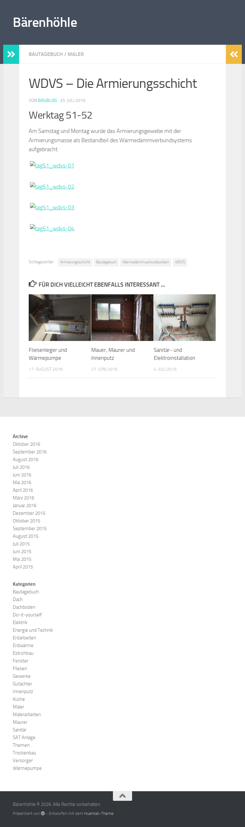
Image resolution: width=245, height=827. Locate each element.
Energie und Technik (33, 630)
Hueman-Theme (99, 813)
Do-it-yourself (27, 615)
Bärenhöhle (45, 22)
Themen (21, 745)
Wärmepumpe (27, 768)
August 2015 (25, 536)
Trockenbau (24, 753)
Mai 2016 (22, 482)
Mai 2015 (22, 559)
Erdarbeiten (24, 638)
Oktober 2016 (26, 444)
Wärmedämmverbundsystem (145, 262)
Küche (19, 699)
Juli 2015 (21, 544)
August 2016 (25, 459)
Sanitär (19, 730)
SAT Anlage (24, 737)
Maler (76, 54)
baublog (47, 100)
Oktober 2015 (26, 521)
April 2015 (23, 567)
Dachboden (24, 607)
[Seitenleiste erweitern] (11, 54)
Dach (18, 599)
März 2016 (23, 498)
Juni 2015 (22, 551)
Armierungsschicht (75, 262)
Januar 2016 (24, 505)
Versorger (23, 760)
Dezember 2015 (29, 513)
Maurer (20, 722)
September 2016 (30, 452)
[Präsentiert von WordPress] (43, 813)
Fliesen (20, 668)
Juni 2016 (22, 475)
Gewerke (22, 676)
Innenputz (23, 691)
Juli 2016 (21, 467)
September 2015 (30, 528)
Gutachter (22, 684)
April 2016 (23, 490)
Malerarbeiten (27, 714)
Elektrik (20, 622)
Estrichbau (23, 653)
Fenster (20, 661)
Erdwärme (23, 645)
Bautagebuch (46, 54)
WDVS (180, 262)
